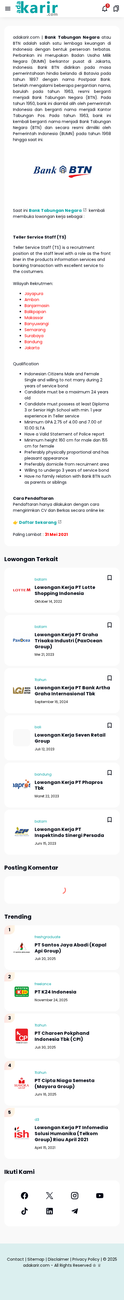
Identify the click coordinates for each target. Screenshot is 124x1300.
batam (41, 579)
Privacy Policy (85, 1259)
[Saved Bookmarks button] (116, 8)
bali (38, 727)
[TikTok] (24, 1211)
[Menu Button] (8, 8)
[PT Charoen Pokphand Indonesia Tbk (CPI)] (21, 1036)
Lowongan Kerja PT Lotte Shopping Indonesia (65, 591)
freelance (43, 983)
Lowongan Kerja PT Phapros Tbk (69, 786)
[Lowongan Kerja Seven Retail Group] (21, 737)
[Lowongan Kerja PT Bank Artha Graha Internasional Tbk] (21, 690)
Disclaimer (58, 1259)
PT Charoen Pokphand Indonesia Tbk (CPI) (62, 1036)
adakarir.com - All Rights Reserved (57, 1265)
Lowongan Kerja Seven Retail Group (70, 738)
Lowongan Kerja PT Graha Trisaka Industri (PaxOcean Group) (68, 641)
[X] (49, 1195)
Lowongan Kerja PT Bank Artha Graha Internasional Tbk (72, 691)
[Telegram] (74, 1211)
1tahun (40, 679)
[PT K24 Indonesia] (21, 991)
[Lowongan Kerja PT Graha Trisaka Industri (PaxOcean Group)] (21, 640)
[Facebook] (24, 1195)
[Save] (109, 577)
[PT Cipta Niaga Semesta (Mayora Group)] (21, 1083)
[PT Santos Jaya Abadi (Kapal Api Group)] (21, 947)
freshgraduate (47, 936)
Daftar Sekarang (38, 522)
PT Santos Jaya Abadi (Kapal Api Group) (70, 948)
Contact (15, 1259)
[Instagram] (74, 1195)
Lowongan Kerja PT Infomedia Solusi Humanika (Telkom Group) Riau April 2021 (71, 1134)
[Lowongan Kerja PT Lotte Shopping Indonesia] (21, 590)
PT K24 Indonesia (55, 992)
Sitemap (35, 1259)
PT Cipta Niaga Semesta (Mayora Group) (65, 1084)
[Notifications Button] (104, 8)
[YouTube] (99, 1195)
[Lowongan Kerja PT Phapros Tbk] (21, 785)
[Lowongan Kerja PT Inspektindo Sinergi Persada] (21, 832)
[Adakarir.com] (37, 8)
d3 (37, 1119)
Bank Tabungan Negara (55, 210)
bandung (43, 774)
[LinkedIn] (49, 1211)
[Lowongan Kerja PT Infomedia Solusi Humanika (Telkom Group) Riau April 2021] (21, 1133)
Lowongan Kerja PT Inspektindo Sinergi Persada (69, 833)
